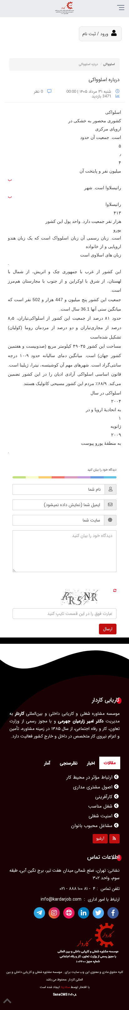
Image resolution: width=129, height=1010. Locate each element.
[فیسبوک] (113, 913)
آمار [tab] (47, 763)
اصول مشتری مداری (93, 780)
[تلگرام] (39, 913)
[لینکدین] (83, 913)
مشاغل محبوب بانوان (92, 818)
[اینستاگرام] (54, 913)
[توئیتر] (98, 913)
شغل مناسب (101, 799)
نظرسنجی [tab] (69, 763)
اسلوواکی (109, 64)
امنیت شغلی (101, 809)
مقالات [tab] (110, 762)
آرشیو (100, 839)
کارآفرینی (104, 789)
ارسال (107, 629)
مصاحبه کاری (100, 828)
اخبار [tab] (91, 763)
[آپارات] (69, 913)
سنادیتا (65, 987)
